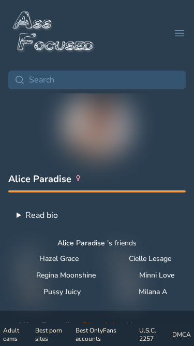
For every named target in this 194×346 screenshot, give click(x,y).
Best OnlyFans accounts (96, 334)
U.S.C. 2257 (147, 334)
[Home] (53, 33)
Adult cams (11, 334)
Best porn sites (48, 334)
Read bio (41, 215)
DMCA (181, 334)
